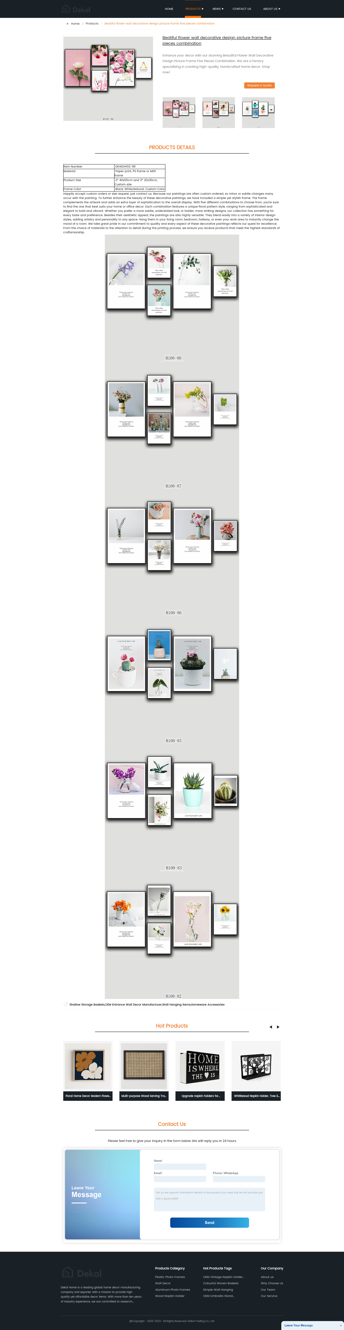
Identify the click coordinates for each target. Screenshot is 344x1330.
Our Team (268, 1289)
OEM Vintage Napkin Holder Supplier (223, 1277)
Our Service (269, 1296)
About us (270, 9)
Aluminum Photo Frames (172, 1290)
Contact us (242, 9)
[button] (270, 1027)
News (217, 9)
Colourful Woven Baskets (220, 1283)
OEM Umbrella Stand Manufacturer (218, 1296)
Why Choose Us (272, 1283)
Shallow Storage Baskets (87, 1004)
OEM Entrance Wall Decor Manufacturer (133, 1004)
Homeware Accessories (207, 1004)
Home (169, 9)
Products (192, 9)
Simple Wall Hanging (218, 1290)
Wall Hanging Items (176, 1004)
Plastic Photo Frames (170, 1277)
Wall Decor (163, 1283)
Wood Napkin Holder (170, 1296)
